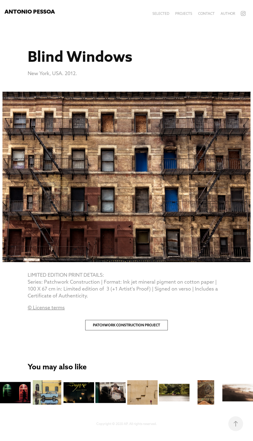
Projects (183, 13)
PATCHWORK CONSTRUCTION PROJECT (126, 325)
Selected (160, 13)
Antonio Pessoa (29, 11)
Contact (206, 13)
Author (228, 13)
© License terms (46, 307)
